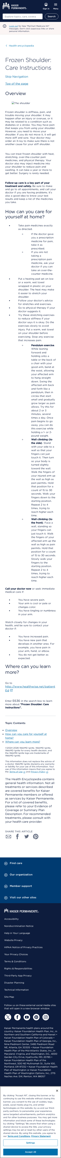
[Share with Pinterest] (36, 836)
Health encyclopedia (20, 45)
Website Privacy (13, 940)
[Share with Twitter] (26, 836)
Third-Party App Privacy (18, 975)
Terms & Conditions (15, 961)
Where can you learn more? (22, 741)
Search (52, 16)
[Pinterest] (36, 1017)
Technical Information (16, 989)
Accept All (30, 1152)
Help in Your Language (17, 933)
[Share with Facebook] (17, 836)
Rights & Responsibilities (18, 968)
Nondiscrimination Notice (18, 926)
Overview (11, 730)
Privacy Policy (38, 771)
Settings (30, 1143)
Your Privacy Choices (16, 954)
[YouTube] (26, 1017)
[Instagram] (45, 1017)
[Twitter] (7, 1017)
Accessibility (11, 919)
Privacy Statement (41, 1136)
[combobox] (23, 16)
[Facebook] (17, 1017)
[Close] (57, 1090)
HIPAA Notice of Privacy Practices (23, 947)
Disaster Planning (14, 982)
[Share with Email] (8, 836)
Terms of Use (16, 771)
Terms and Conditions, (18, 1136)
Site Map (9, 997)
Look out (13, 26)
